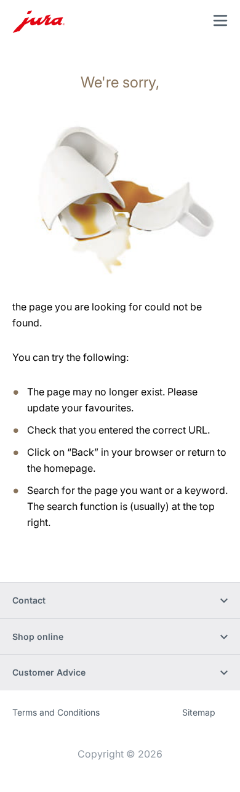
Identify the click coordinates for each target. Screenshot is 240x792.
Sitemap (198, 712)
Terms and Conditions (56, 712)
